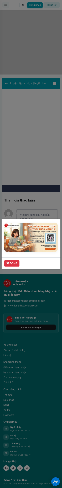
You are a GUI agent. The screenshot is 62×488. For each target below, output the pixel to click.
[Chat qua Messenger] (55, 481)
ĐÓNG (13, 263)
